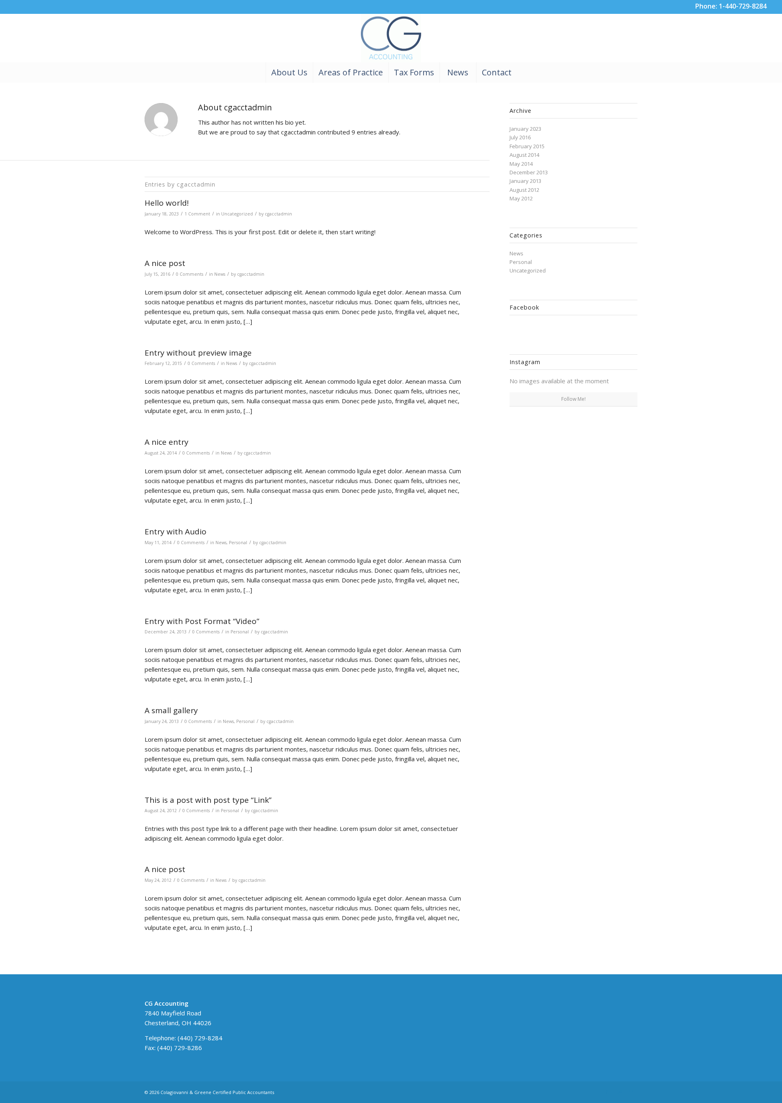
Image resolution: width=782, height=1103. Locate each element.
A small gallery (171, 710)
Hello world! (167, 203)
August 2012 (524, 189)
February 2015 (527, 146)
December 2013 (529, 172)
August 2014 (524, 154)
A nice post (165, 263)
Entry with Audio (175, 531)
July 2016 (520, 137)
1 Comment (197, 214)
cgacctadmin (278, 214)
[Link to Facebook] (607, 1092)
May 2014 (521, 163)
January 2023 (525, 128)
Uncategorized (237, 214)
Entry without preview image (198, 352)
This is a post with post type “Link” (208, 800)
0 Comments (189, 274)
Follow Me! (573, 398)
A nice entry (167, 442)
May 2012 (521, 198)
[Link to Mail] (631, 1092)
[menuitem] (289, 72)
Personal (238, 542)
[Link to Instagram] (619, 1092)
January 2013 (525, 181)
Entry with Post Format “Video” (202, 621)
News (219, 274)
